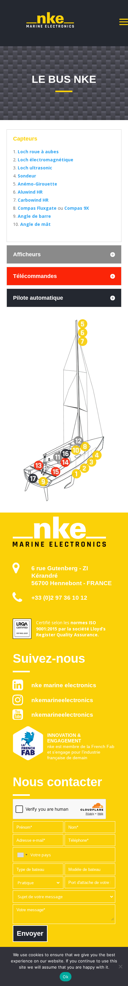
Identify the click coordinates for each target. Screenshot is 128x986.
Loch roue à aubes (38, 152)
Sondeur (27, 176)
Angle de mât (35, 224)
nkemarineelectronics (62, 700)
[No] (120, 966)
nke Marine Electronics (63, 685)
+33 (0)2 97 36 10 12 (59, 597)
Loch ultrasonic (35, 168)
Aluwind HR (30, 192)
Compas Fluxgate (37, 208)
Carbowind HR (33, 200)
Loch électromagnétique (45, 160)
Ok (65, 976)
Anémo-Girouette (37, 184)
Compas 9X (76, 208)
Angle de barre (34, 216)
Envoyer (30, 933)
